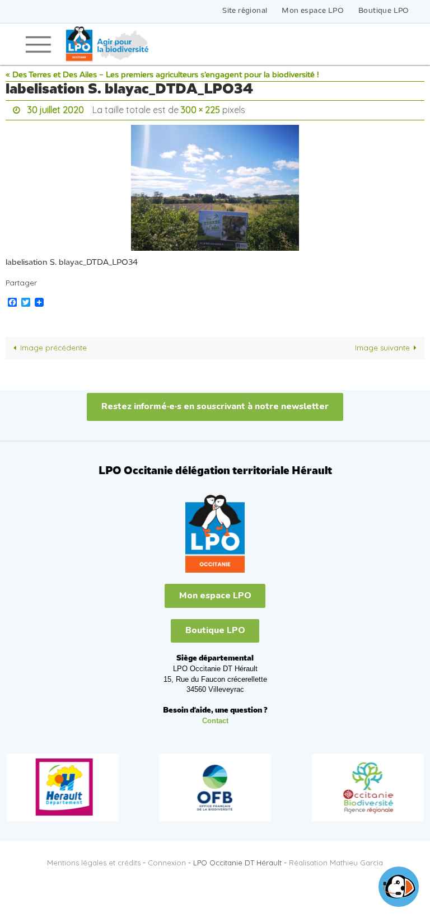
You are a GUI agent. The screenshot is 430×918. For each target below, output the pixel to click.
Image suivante (382, 344)
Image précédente (53, 344)
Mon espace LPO (313, 11)
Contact (215, 718)
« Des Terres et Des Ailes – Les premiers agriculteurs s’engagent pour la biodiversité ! (162, 75)
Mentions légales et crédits (94, 859)
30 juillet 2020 (55, 108)
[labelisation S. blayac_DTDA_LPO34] (215, 184)
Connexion (167, 859)
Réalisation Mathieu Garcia (336, 859)
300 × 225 (200, 108)
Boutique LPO (383, 11)
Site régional (244, 11)
